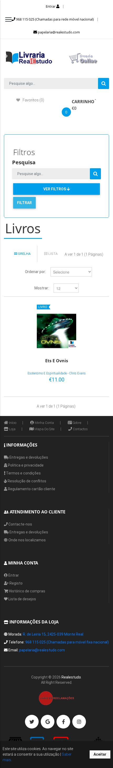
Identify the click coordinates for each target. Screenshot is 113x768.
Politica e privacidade (25, 465)
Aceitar (100, 754)
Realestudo (71, 677)
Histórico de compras (26, 591)
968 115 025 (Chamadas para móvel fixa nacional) (67, 642)
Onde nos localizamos (27, 540)
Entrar (51, 6)
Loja (12, 429)
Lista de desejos (22, 599)
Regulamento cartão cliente (31, 489)
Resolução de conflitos (26, 481)
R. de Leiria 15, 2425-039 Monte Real (53, 634)
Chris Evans (77, 373)
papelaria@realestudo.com (58, 32)
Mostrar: (41, 288)
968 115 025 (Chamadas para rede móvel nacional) (54, 19)
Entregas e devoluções (28, 457)
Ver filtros (55, 189)
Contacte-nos (20, 524)
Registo (16, 583)
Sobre (76, 423)
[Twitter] (32, 722)
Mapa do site (44, 429)
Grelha (23, 254)
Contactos (80, 429)
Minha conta (44, 423)
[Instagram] (79, 722)
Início (12, 423)
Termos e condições (23, 473)
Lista (53, 254)
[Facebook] (63, 722)
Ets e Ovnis (56, 361)
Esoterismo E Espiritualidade (47, 373)
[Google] (47, 722)
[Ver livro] (56, 331)
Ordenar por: (35, 272)
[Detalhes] (97, 379)
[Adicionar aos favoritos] (88, 379)
